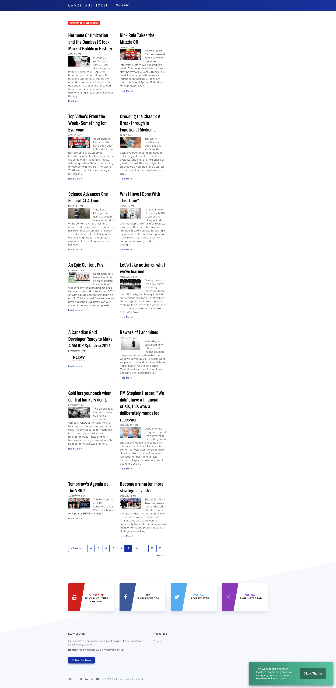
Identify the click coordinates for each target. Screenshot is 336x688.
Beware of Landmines (139, 332)
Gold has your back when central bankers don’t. (89, 396)
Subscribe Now (81, 660)
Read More (74, 101)
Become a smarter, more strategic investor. (141, 487)
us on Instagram (250, 597)
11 (144, 548)
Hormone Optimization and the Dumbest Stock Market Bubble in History (90, 42)
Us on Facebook (148, 597)
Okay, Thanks (313, 673)
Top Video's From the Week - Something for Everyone (87, 123)
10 (136, 548)
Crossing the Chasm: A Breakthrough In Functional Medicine (140, 123)
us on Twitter (198, 597)
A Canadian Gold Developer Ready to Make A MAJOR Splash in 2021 (90, 339)
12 (152, 548)
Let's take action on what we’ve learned (142, 268)
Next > (160, 555)
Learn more (278, 678)
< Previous (77, 548)
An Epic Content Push (87, 265)
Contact (158, 641)
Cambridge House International (127, 679)
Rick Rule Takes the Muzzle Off (137, 39)
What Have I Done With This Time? (140, 197)
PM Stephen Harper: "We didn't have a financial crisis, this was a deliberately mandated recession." (142, 406)
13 (160, 548)
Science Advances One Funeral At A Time (88, 197)
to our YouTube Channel (96, 598)
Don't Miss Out (105, 641)
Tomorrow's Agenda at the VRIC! (88, 487)
